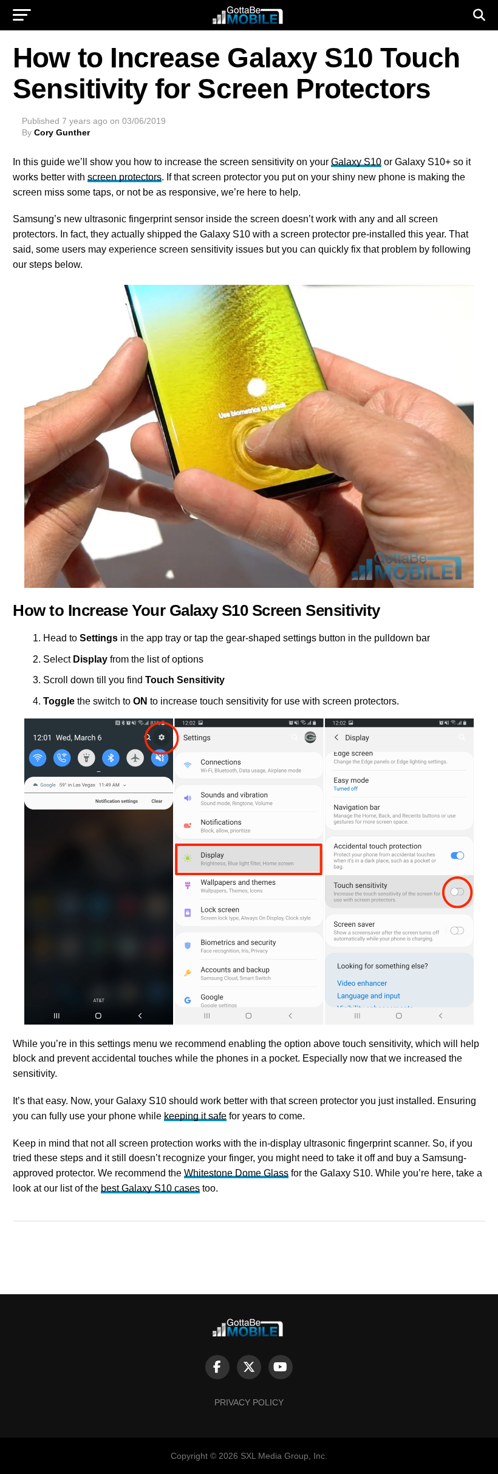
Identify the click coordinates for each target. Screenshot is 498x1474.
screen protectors (124, 177)
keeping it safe (195, 1116)
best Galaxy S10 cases (150, 1188)
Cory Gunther (62, 132)
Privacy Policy (249, 1402)
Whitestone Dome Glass (236, 1173)
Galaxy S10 (356, 162)
